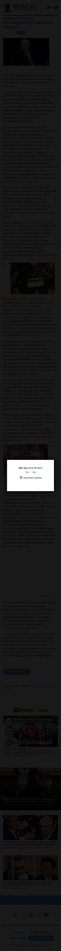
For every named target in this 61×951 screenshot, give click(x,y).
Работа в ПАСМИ (17, 938)
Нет (27, 471)
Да (34, 471)
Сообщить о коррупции (17, 672)
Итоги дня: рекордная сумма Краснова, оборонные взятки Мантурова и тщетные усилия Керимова (28, 883)
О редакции (20, 932)
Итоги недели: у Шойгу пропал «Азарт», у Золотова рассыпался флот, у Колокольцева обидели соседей (29, 800)
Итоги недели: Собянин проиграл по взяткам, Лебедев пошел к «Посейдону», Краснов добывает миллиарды (30, 843)
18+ (48, 7)
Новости (21, 33)
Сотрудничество (38, 932)
